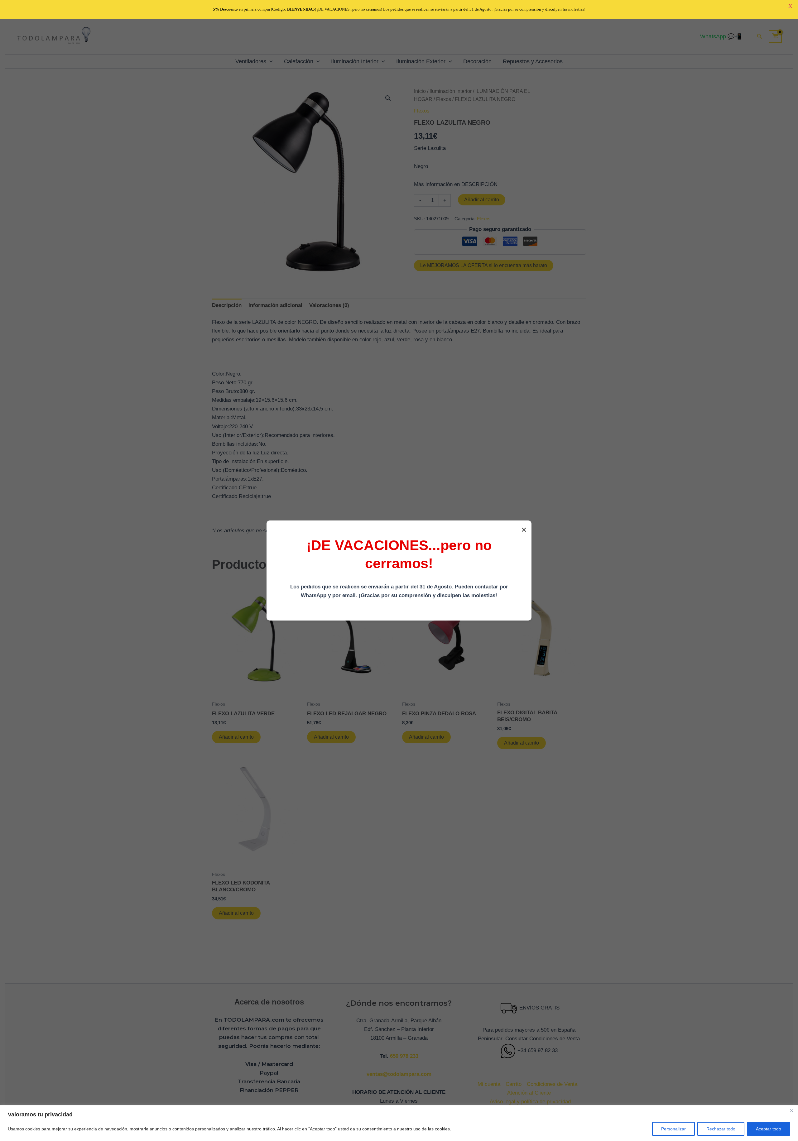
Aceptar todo (768, 1128)
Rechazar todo (720, 1128)
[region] (399, 1123)
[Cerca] (791, 1110)
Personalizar (673, 1128)
